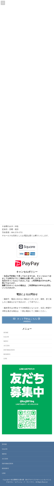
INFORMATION (9, 350)
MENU (6, 341)
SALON (6, 337)
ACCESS (7, 345)
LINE (5, 359)
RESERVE (7, 354)
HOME (6, 333)
